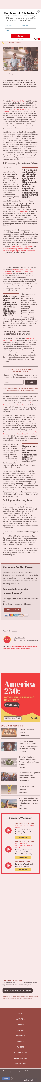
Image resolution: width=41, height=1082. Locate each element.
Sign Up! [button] (20, 36)
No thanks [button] (20, 39)
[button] (38, 11)
